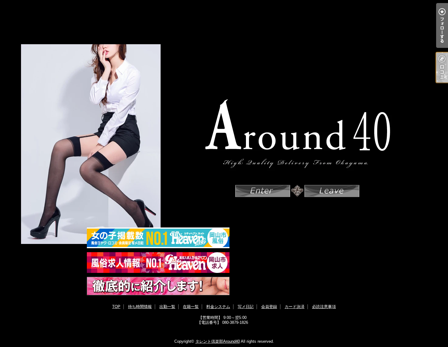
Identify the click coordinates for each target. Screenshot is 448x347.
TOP (116, 306)
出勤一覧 (167, 306)
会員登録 (269, 306)
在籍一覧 (191, 306)
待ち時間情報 (140, 306)
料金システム (218, 306)
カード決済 (294, 306)
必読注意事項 (324, 306)
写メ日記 (246, 306)
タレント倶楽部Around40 (217, 341)
